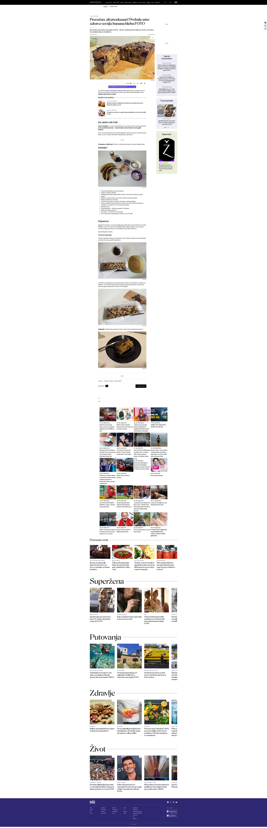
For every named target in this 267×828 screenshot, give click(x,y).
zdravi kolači (118, 381)
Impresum (135, 809)
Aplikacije (135, 815)
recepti (106, 381)
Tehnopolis (115, 809)
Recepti (105, 6)
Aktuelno (92, 726)
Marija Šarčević (163, 163)
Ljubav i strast (116, 2)
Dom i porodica (142, 2)
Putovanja (103, 809)
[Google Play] (171, 811)
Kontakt (135, 818)
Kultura (103, 811)
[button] (165, 127)
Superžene (135, 2)
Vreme (124, 813)
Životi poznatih (128, 2)
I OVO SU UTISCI (94, 16)
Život (91, 813)
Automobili (114, 811)
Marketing (135, 807)
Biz (90, 811)
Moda (122, 2)
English (125, 811)
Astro (152, 2)
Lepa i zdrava (109, 2)
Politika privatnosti (137, 813)
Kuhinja (148, 2)
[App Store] (171, 815)
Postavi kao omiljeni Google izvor (118, 86)
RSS (133, 817)
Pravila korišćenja (137, 811)
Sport (91, 809)
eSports (114, 807)
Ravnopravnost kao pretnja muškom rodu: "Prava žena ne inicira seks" (166, 167)
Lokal (113, 813)
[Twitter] (170, 802)
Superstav (157, 2)
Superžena (103, 813)
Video (124, 807)
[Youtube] (176, 802)
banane (111, 381)
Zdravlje (103, 807)
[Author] (167, 149)
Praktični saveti (113, 6)
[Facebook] (168, 802)
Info (91, 807)
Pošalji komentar (141, 386)
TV (124, 809)
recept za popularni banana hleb (115, 90)
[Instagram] (173, 802)
